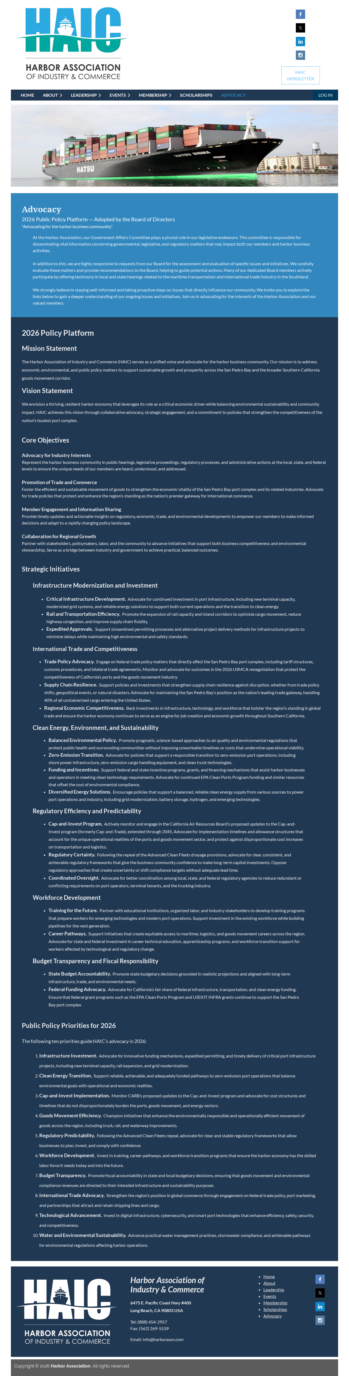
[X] (300, 28)
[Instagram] (300, 55)
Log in (325, 95)
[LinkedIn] (300, 41)
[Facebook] (300, 14)
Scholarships (275, 1309)
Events (269, 1296)
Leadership (273, 1289)
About (269, 1283)
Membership (275, 1302)
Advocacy (272, 1315)
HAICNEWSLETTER (300, 75)
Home (269, 1276)
